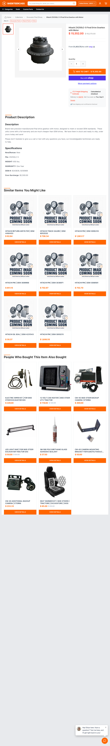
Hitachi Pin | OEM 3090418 (87, 231)
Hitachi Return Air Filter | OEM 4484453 (19, 232)
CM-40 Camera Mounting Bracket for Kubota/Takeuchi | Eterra (89, 450)
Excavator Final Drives (34, 17)
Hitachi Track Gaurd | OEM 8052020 (53, 232)
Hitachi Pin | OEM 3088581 (86, 283)
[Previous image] (19, 49)
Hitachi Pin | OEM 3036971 (51, 283)
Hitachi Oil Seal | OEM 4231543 (19, 334)
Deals (18, 9)
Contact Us (40, 9)
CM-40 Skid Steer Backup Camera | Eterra (87, 399)
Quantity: (72, 59)
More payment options (87, 83)
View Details (20, 242)
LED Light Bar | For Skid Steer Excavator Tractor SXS (19, 450)
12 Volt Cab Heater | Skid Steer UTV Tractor (55, 399)
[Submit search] (74, 3)
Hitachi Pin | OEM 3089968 (17, 283)
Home (9, 17)
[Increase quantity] (83, 63)
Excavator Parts (15, 21)
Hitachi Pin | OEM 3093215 (52, 334)
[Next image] (62, 49)
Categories (9, 9)
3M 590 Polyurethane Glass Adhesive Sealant (53, 450)
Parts (34, 21)
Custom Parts (28, 9)
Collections (19, 17)
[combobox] (50, 3)
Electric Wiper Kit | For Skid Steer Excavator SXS (18, 399)
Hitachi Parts (26, 21)
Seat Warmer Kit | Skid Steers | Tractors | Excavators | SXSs (55, 502)
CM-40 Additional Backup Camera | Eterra (17, 502)
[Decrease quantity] (71, 63)
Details (72, 100)
